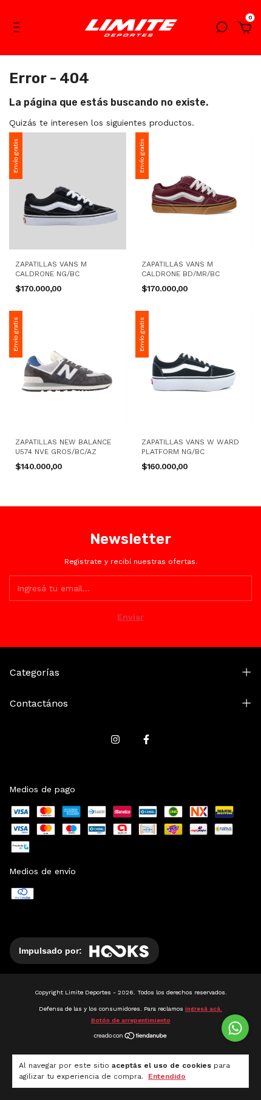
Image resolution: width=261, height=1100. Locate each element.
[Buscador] (221, 29)
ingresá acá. (203, 1008)
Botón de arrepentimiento (131, 1020)
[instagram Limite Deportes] (115, 739)
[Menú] (18, 29)
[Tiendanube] (131, 1037)
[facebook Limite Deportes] (146, 739)
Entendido (167, 1076)
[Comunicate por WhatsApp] (235, 1028)
